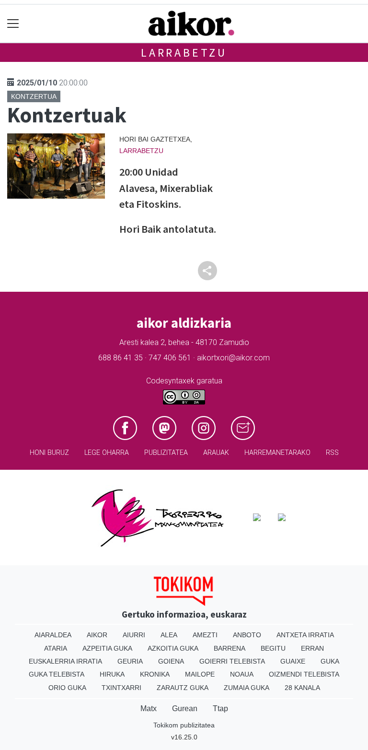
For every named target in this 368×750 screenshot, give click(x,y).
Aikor (97, 635)
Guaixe (292, 661)
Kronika (155, 674)
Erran (312, 648)
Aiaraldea (52, 635)
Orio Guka (67, 687)
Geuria (130, 661)
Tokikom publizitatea (184, 725)
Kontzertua (34, 96)
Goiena (171, 661)
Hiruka (112, 674)
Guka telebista (56, 674)
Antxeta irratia (305, 635)
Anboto (247, 635)
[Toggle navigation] (13, 23)
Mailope (200, 674)
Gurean (184, 708)
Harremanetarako (277, 453)
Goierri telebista (232, 661)
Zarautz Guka (182, 687)
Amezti (205, 635)
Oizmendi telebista (304, 674)
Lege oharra (106, 453)
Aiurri (134, 635)
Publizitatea (166, 453)
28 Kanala (302, 687)
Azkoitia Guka (173, 648)
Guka (330, 661)
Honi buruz (49, 453)
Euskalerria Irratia (65, 661)
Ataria (55, 648)
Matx (148, 708)
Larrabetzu (184, 52)
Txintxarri (121, 687)
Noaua (241, 674)
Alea (169, 635)
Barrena (229, 648)
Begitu (273, 648)
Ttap (220, 708)
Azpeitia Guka (107, 648)
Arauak (216, 453)
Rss (332, 453)
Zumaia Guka (246, 687)
